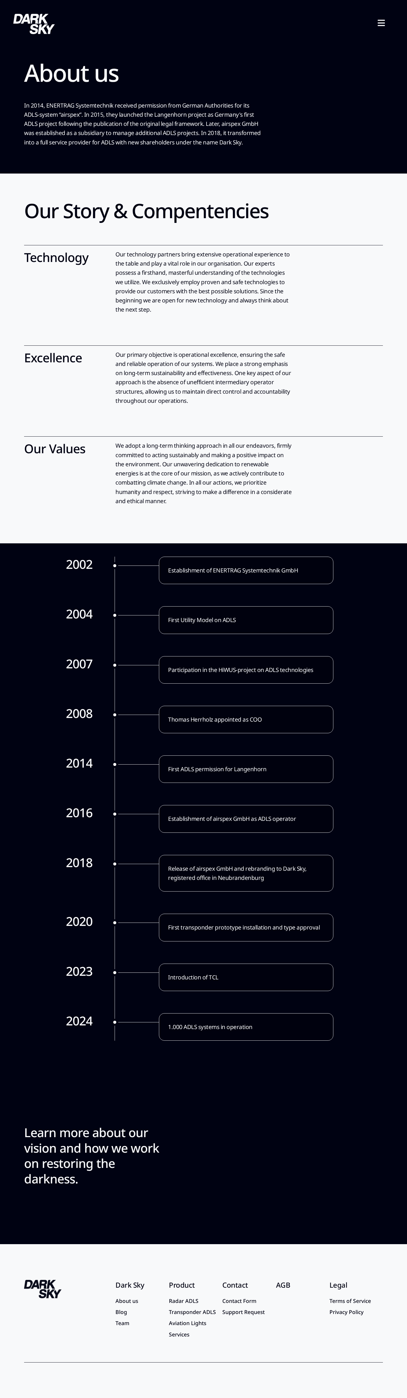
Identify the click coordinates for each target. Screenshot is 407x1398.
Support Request (243, 1312)
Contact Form (239, 1301)
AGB (283, 1285)
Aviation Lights (187, 1323)
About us (126, 1301)
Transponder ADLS (192, 1312)
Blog (121, 1312)
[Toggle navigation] (381, 23)
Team (122, 1323)
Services (179, 1334)
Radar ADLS (184, 1301)
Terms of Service (350, 1301)
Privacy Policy (346, 1312)
